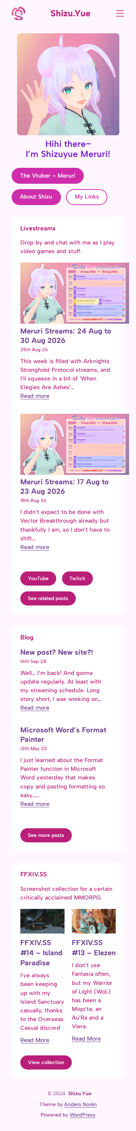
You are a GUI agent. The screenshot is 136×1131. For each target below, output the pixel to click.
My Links (87, 196)
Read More (34, 1040)
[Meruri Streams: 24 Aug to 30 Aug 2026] (74, 294)
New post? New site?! (56, 652)
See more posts (46, 835)
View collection (46, 1062)
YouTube (38, 578)
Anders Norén (80, 1104)
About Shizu (36, 196)
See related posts (48, 598)
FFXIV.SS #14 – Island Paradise (41, 952)
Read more (46, 396)
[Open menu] (120, 13)
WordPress (82, 1115)
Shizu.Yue (70, 13)
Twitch (77, 578)
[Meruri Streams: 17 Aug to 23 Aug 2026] (74, 445)
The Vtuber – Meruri (47, 175)
